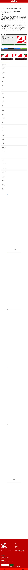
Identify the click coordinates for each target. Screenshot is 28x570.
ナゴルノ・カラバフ (5, 168)
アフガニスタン (3, 64)
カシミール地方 (3, 69)
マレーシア (3, 81)
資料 (9, 540)
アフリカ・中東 (3, 89)
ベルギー (3, 155)
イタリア (3, 138)
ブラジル (3, 184)
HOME (13, 569)
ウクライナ (4, 164)
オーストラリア (3, 117)
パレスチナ (3, 101)
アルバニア (3, 135)
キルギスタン (4, 167)
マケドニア (3, 159)
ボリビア (3, 188)
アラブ (2, 106)
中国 (2, 84)
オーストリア (3, 139)
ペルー (2, 130)
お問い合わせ (23, 569)
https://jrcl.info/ (10, 550)
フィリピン (3, 80)
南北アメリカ (3, 172)
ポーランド (3, 156)
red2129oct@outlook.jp (3, 562)
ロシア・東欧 (4, 163)
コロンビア (3, 180)
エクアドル (3, 176)
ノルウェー (3, 151)
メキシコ (3, 189)
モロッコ (3, 102)
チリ (2, 181)
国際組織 (14, 479)
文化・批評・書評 (14, 249)
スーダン (3, 97)
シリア (3, 110)
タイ (2, 73)
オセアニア (3, 68)
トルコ (3, 113)
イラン (3, 93)
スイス (3, 143)
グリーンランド (3, 118)
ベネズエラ (3, 185)
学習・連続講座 (14, 364)
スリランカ (3, 72)
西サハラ (3, 192)
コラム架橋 (6, 540)
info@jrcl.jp (17, 546)
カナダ (3, 177)
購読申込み (14, 44)
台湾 (2, 85)
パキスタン (3, 77)
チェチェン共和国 (4, 147)
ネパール (3, 76)
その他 (2, 122)
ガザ (2, 109)
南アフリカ (3, 105)
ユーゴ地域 (3, 160)
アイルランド (3, 134)
